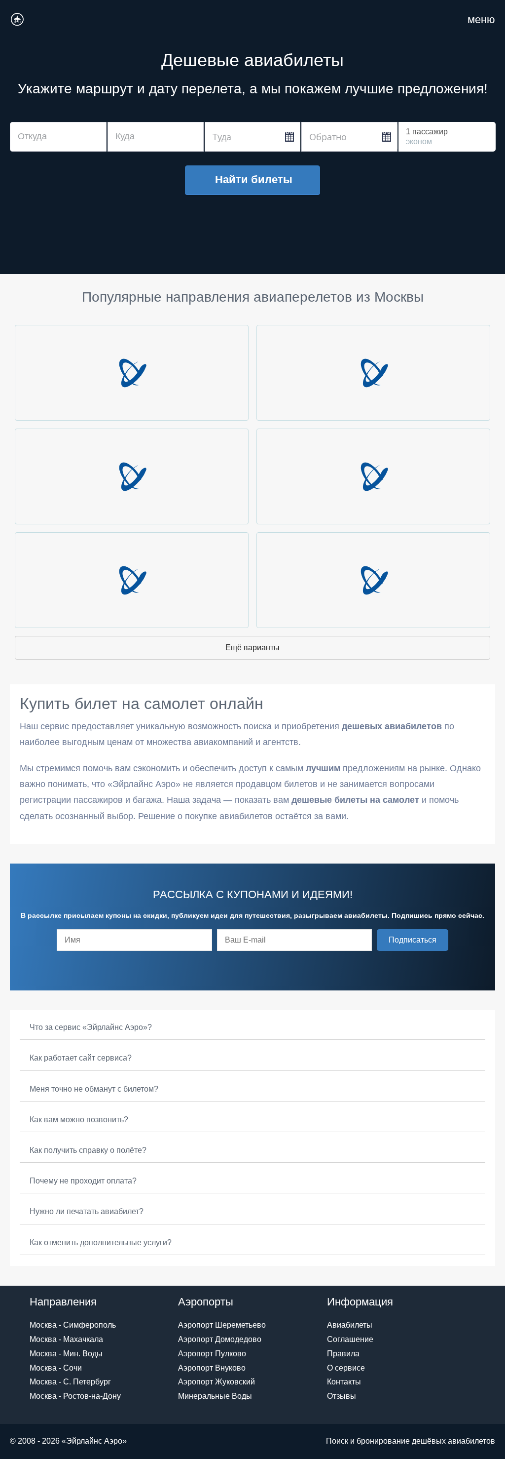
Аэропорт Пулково (212, 1353)
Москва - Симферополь (73, 1325)
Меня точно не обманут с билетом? (94, 1089)
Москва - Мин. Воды (66, 1353)
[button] (412, 940)
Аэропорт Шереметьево (222, 1325)
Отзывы (341, 1396)
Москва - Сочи (56, 1368)
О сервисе (346, 1368)
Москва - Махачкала (66, 1339)
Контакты (344, 1382)
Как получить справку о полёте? (88, 1150)
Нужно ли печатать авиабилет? (87, 1211)
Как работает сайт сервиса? (81, 1058)
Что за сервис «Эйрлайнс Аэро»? (91, 1027)
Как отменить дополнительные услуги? (101, 1242)
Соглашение (350, 1339)
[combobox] (58, 137)
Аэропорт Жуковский (216, 1382)
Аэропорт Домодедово (219, 1339)
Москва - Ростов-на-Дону (75, 1396)
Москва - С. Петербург (70, 1382)
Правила (343, 1353)
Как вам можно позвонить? (79, 1119)
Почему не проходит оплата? (83, 1181)
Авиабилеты (349, 1325)
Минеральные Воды (215, 1396)
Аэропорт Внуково (212, 1368)
